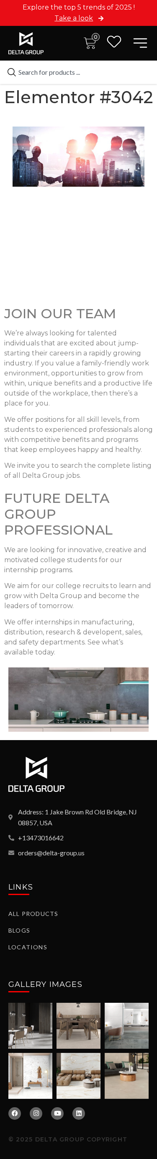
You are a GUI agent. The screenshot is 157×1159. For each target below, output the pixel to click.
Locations (27, 947)
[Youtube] (57, 1113)
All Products (33, 913)
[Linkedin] (78, 1113)
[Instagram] (36, 1113)
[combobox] (78, 72)
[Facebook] (14, 1113)
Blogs (19, 930)
